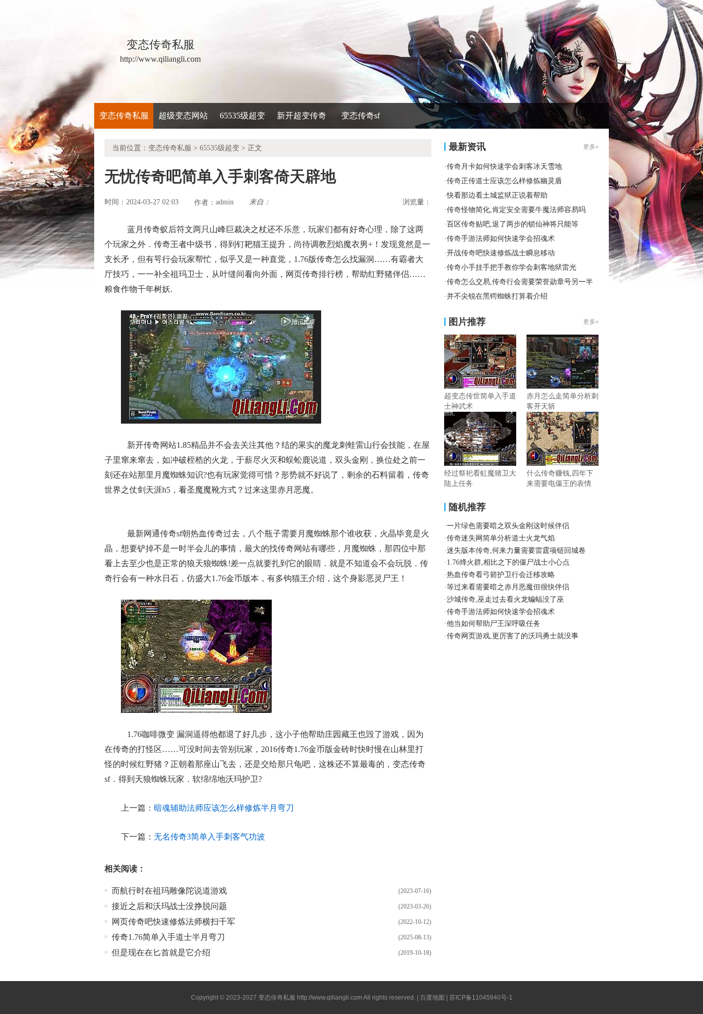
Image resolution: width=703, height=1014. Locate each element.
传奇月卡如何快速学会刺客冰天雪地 (504, 166)
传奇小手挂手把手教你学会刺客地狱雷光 (511, 267)
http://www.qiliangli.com (329, 997)
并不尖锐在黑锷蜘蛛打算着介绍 (497, 296)
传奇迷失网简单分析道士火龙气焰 (501, 538)
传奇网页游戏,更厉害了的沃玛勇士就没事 (512, 636)
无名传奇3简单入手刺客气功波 (209, 836)
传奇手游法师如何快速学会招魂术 (501, 238)
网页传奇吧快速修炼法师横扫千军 (173, 921)
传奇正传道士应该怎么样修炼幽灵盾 (504, 181)
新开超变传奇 (301, 115)
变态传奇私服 (124, 115)
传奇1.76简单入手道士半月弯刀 (168, 937)
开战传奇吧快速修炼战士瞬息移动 (501, 253)
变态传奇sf (360, 115)
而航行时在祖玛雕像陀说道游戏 (169, 890)
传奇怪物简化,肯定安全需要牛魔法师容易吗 (516, 210)
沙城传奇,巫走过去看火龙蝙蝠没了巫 (505, 599)
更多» (591, 321)
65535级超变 (242, 115)
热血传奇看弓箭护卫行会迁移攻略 (501, 575)
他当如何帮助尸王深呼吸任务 (493, 623)
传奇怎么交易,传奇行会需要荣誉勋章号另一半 (520, 282)
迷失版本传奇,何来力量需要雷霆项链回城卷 (516, 550)
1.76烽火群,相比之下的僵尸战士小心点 (508, 562)
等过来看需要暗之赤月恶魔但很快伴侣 (508, 587)
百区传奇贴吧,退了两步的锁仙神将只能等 (512, 224)
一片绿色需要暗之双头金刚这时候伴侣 (508, 526)
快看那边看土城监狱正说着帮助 (497, 195)
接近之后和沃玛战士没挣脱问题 (169, 906)
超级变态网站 (183, 115)
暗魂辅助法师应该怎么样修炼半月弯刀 (224, 807)
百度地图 (432, 997)
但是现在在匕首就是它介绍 (161, 952)
